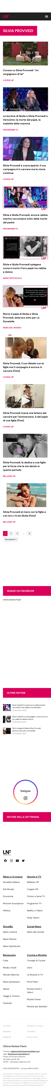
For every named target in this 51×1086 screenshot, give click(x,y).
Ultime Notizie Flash (12, 599)
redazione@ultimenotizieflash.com (25, 1051)
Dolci (29, 967)
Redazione (7, 1031)
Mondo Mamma (11, 974)
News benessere (11, 981)
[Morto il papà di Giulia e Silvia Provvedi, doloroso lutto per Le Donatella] (25, 297)
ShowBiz (8, 926)
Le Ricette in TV (35, 974)
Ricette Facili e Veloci (34, 990)
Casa (5, 960)
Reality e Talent (34, 910)
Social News (34, 926)
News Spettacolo (11, 946)
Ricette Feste (34, 999)
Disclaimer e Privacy (35, 1026)
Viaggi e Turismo (11, 996)
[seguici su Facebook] (5, 860)
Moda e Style (9, 967)
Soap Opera (33, 917)
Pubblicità (7, 1037)
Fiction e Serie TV (36, 896)
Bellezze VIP (9, 476)
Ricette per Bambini (37, 1006)
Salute (6, 988)
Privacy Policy (32, 1037)
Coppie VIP (8, 80)
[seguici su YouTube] (17, 860)
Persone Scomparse (13, 903)
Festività (7, 1003)
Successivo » (10, 539)
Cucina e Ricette (37, 955)
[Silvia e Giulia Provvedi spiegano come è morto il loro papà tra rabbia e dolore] (25, 248)
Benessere (9, 955)
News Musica (9, 939)
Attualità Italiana (11, 882)
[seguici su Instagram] (11, 860)
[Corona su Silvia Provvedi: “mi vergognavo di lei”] (25, 53)
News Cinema (10, 931)
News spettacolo (12, 278)
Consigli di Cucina (36, 960)
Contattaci (31, 1031)
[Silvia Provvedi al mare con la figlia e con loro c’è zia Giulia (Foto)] (25, 495)
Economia (8, 896)
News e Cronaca (13, 876)
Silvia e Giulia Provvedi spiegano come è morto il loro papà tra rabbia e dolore (30, 718)
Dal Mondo (8, 889)
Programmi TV (10, 129)
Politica (6, 910)
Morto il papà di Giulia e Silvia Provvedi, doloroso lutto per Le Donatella (26, 729)
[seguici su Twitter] (23, 860)
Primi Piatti (32, 981)
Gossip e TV (34, 876)
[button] (46, 16)
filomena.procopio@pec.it (19, 1054)
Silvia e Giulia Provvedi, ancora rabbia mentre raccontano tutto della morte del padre (28, 706)
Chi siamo (7, 1026)
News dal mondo (12, 327)
